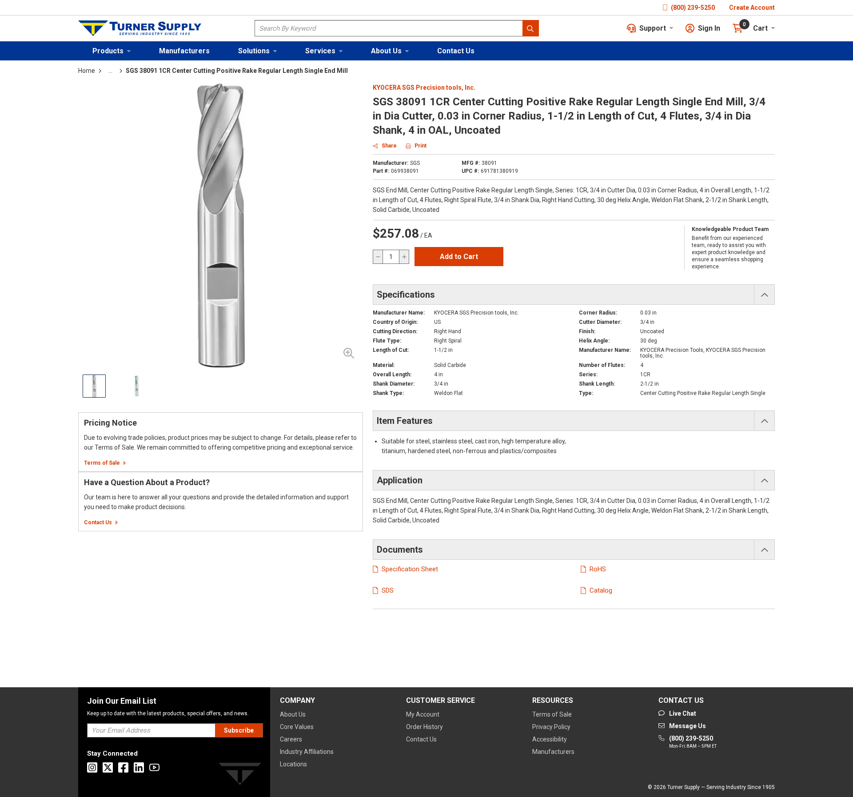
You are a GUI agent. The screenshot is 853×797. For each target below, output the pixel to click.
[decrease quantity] (378, 256)
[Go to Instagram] (92, 767)
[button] (111, 50)
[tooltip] (110, 71)
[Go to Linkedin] (139, 767)
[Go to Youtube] (154, 767)
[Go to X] (108, 767)
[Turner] (240, 775)
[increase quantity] (404, 256)
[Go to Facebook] (123, 767)
